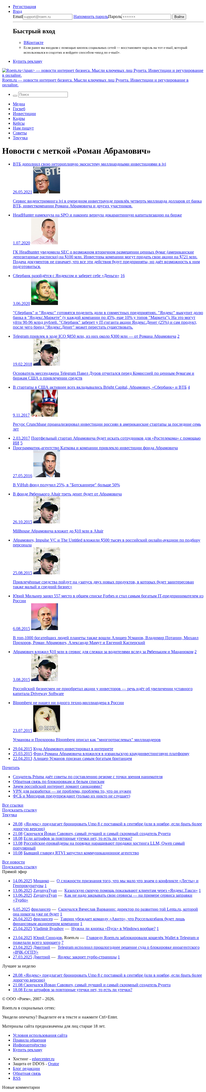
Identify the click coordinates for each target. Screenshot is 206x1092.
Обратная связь (27, 1073)
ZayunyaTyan (45, 890)
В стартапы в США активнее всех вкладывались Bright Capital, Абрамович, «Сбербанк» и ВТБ (100, 387)
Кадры (19, 118)
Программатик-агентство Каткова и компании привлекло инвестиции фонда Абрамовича (95, 448)
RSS (17, 1078)
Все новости (13, 862)
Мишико (41, 880)
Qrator (53, 1063)
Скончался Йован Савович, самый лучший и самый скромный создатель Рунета (97, 833)
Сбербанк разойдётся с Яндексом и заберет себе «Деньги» (66, 275)
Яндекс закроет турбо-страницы (87, 957)
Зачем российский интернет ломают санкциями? (57, 786)
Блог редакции (26, 1068)
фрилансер (41, 909)
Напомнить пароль (90, 16)
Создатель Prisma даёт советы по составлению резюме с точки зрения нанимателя (88, 776)
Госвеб (19, 108)
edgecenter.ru (43, 1059)
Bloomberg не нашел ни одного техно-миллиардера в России (68, 702)
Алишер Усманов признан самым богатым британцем (82, 758)
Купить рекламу (27, 61)
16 (122, 275)
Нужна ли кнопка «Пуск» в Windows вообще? (113, 928)
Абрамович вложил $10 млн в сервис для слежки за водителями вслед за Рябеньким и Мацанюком (103, 651)
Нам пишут (23, 128)
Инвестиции (24, 113)
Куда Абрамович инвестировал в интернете (73, 749)
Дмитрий (41, 947)
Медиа (19, 104)
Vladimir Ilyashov (48, 928)
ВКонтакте (33, 42)
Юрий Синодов (47, 937)
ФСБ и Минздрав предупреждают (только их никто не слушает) (71, 796)
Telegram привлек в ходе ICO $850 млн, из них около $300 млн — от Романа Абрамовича (94, 336)
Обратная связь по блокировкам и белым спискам (58, 781)
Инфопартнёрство (29, 1045)
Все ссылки (12, 805)
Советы (20, 133)
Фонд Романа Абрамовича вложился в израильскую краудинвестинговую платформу (111, 753)
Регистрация (24, 6)
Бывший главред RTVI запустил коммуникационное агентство (81, 853)
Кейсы (19, 123)
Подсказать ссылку (19, 810)
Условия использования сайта (40, 1035)
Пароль (97, 16)
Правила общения (29, 1040)
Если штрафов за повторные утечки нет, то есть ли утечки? (78, 838)
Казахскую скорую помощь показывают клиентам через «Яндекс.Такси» (131, 890)
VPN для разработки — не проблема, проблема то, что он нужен (72, 791)
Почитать (11, 767)
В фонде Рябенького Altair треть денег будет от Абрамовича (67, 494)
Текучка (20, 137)
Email (18, 16)
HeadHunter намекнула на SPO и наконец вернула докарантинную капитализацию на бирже (97, 215)
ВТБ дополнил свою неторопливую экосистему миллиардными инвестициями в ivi (89, 164)
